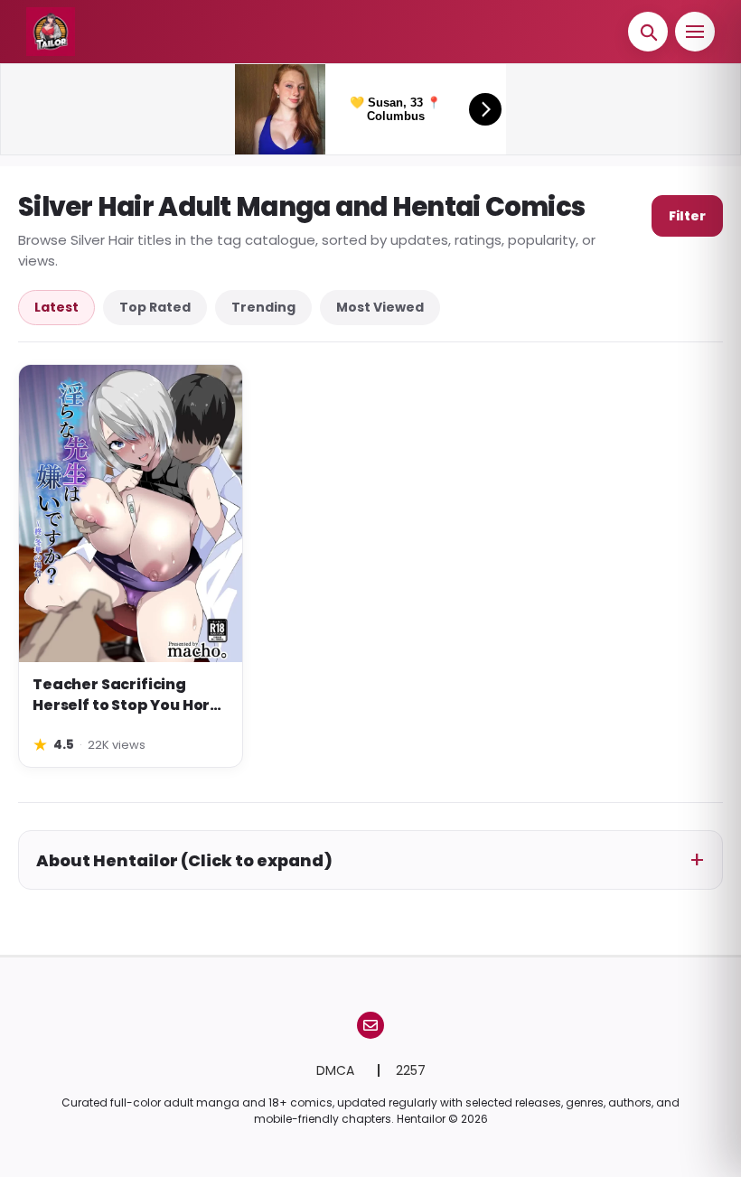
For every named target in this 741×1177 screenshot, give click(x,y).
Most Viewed (380, 307)
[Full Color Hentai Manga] (60, 31)
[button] (648, 31)
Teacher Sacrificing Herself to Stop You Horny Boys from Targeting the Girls (131, 695)
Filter (687, 216)
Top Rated (155, 307)
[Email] (370, 1025)
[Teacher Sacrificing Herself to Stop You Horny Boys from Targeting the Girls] (130, 514)
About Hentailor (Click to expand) (184, 860)
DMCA (337, 1070)
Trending (263, 307)
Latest (56, 307)
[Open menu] (695, 31)
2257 (411, 1070)
